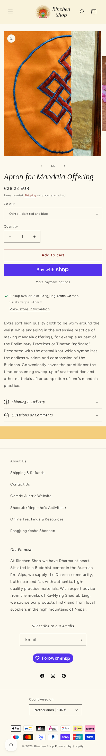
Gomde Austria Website (31, 496)
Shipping (30, 195)
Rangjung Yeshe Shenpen (32, 531)
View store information (30, 309)
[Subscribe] (80, 640)
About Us (18, 461)
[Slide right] (64, 166)
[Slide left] (41, 166)
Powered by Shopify (69, 746)
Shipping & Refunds (27, 473)
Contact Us (20, 484)
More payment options (53, 282)
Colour (9, 204)
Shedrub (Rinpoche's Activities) (38, 508)
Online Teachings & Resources (37, 519)
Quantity (11, 226)
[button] (10, 11)
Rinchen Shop (44, 746)
